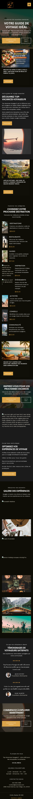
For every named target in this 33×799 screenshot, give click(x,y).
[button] (11, 40)
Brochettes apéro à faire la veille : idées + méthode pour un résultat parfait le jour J (15, 71)
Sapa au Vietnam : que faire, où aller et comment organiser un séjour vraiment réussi (14, 182)
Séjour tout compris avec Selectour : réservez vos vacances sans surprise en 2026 (15, 363)
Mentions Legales (16, 798)
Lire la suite (8, 81)
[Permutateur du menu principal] (29, 4)
